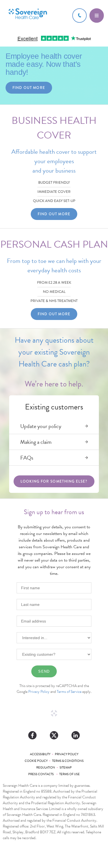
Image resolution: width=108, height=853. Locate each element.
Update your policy (40, 426)
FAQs (26, 457)
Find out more (28, 87)
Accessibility (40, 754)
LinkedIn (75, 735)
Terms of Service (69, 692)
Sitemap (66, 767)
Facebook (32, 735)
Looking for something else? (53, 481)
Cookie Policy (36, 761)
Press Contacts (41, 774)
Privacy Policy (39, 692)
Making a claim (36, 442)
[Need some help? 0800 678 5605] (79, 15)
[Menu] (96, 15)
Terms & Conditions (68, 761)
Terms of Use (69, 774)
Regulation (45, 767)
